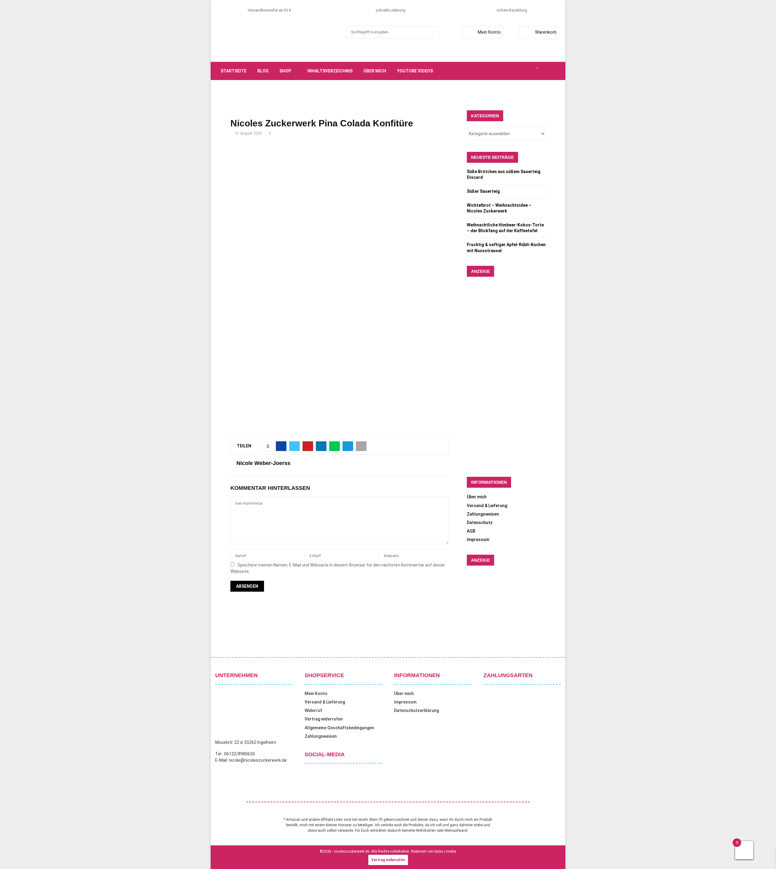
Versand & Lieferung (487, 505)
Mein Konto (489, 32)
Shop (285, 71)
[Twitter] (510, 71)
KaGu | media (445, 851)
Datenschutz (480, 522)
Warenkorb (546, 32)
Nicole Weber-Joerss (263, 463)
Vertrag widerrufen (324, 719)
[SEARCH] (433, 32)
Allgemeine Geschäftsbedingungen (339, 727)
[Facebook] (503, 71)
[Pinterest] (523, 71)
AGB (471, 531)
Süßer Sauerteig (483, 191)
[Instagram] (517, 71)
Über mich (374, 71)
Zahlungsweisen (483, 514)
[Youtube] (530, 71)
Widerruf (313, 710)
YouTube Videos (415, 71)
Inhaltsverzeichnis (330, 71)
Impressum (478, 539)
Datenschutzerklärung (416, 710)
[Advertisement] (339, 191)
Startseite (233, 71)
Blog (263, 71)
